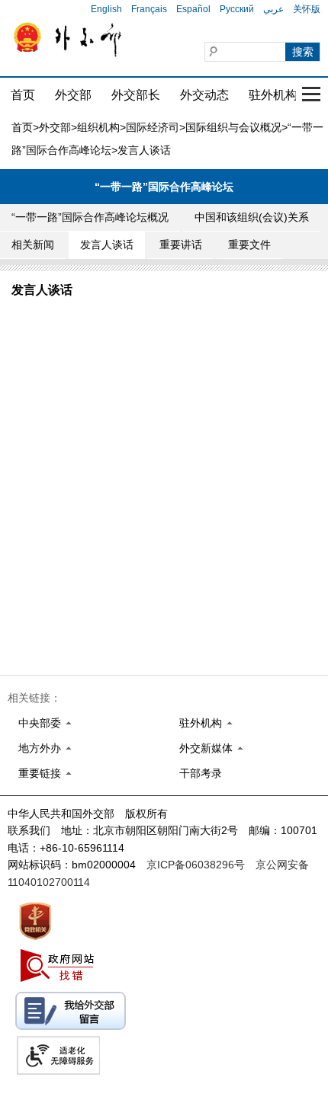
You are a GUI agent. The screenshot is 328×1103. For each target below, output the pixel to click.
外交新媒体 (206, 748)
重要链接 (39, 773)
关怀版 (306, 9)
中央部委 (39, 723)
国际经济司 (152, 127)
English (106, 9)
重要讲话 (180, 244)
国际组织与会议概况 (233, 127)
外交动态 (204, 94)
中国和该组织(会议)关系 (252, 217)
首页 (23, 94)
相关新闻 (32, 244)
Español (193, 9)
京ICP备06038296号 (195, 864)
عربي (273, 9)
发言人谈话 (106, 244)
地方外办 (39, 748)
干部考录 (200, 773)
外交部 (73, 94)
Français (149, 9)
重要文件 (249, 244)
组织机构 (98, 127)
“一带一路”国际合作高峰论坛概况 (90, 217)
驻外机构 (273, 94)
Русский (237, 9)
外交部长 (135, 94)
